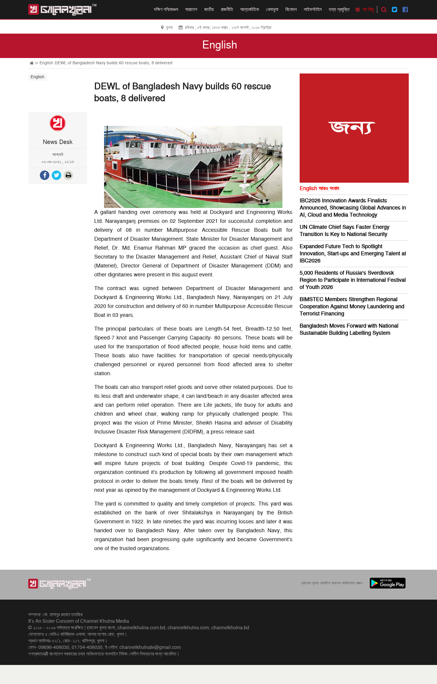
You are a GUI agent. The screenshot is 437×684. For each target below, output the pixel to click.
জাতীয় (209, 9)
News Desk (58, 142)
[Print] (69, 176)
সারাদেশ (191, 9)
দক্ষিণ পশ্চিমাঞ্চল (166, 9)
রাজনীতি (227, 9)
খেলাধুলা (272, 9)
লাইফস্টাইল (313, 9)
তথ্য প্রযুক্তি (339, 9)
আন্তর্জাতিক (249, 9)
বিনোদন (291, 9)
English (219, 45)
